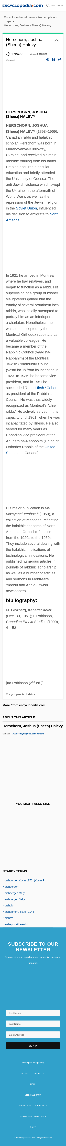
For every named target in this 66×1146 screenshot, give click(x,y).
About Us (39, 1073)
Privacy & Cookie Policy (33, 1106)
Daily (33, 1127)
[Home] (23, 5)
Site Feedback (33, 1095)
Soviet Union (26, 208)
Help (33, 1084)
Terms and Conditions (33, 1116)
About (28, 734)
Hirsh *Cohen (46, 388)
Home (24, 1073)
